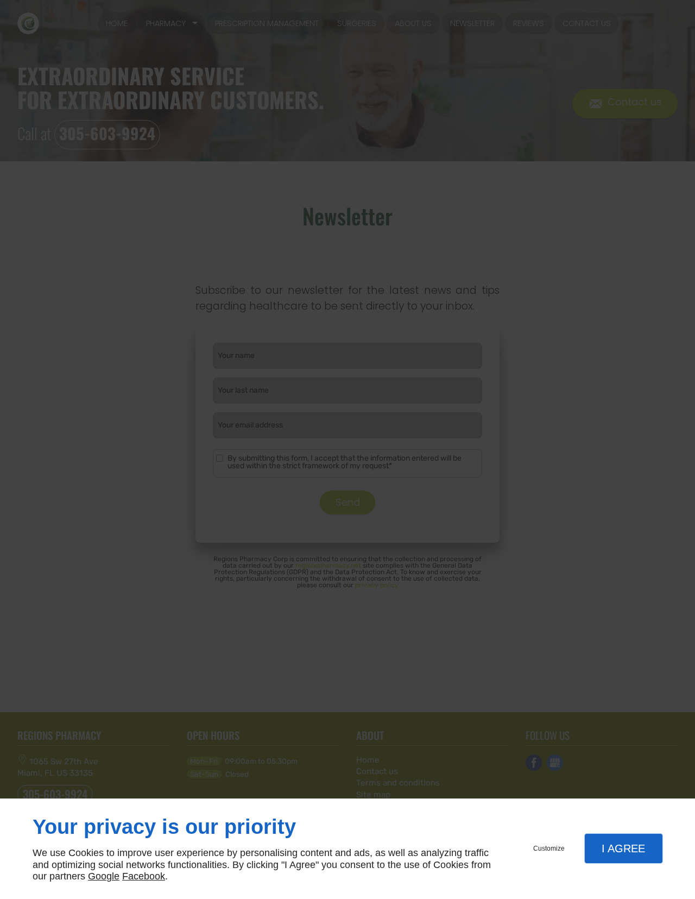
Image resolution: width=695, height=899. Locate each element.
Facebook (143, 876)
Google (103, 876)
